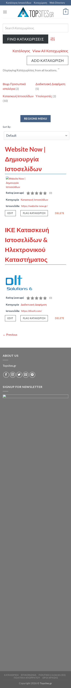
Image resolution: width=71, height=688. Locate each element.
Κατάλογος (21, 51)
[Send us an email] (26, 375)
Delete (59, 213)
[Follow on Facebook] (6, 375)
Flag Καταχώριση (34, 213)
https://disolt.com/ (31, 310)
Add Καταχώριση (47, 60)
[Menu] (5, 11)
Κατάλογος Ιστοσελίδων (18, 2)
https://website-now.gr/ (34, 205)
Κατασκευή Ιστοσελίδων (18, 96)
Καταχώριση (40, 2)
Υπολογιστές (44, 96)
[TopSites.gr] (35, 12)
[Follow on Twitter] (19, 375)
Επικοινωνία (28, 675)
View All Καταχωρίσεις (50, 51)
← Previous (10, 334)
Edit (10, 213)
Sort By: (7, 126)
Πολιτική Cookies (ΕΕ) (52, 675)
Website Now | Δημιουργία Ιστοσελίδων (25, 159)
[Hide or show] (59, 69)
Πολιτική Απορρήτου (27, 677)
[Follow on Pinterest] (32, 375)
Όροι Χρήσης (50, 677)
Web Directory (57, 2)
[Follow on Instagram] (13, 375)
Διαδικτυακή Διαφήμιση (50, 84)
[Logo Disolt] (19, 280)
